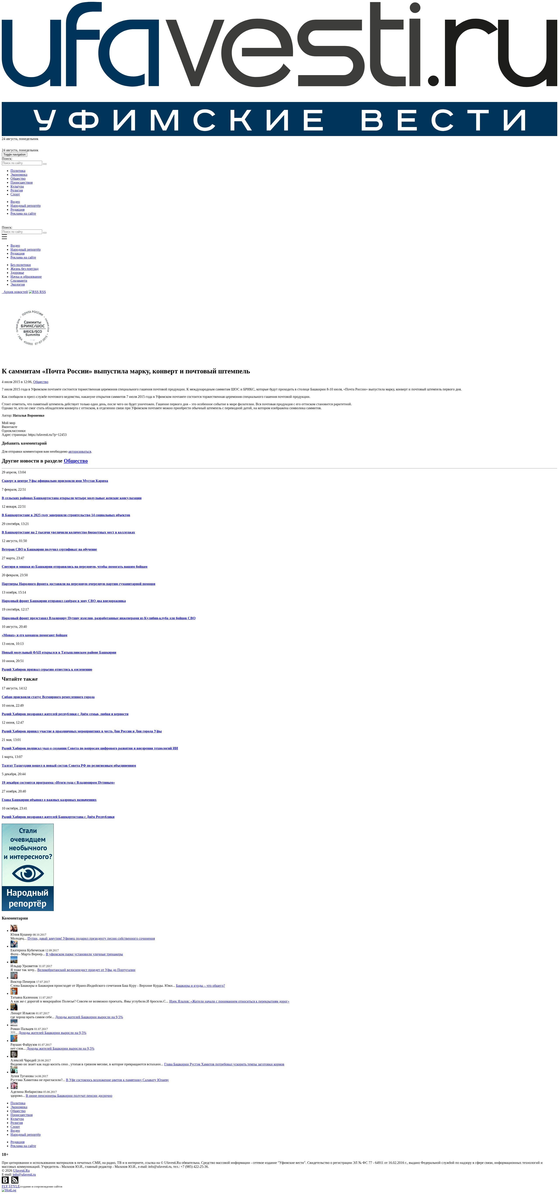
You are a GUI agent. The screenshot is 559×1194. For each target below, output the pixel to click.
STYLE (11, 1186)
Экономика (18, 174)
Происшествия (21, 182)
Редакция (17, 209)
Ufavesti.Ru (21, 1170)
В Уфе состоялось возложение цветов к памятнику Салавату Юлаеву (117, 1080)
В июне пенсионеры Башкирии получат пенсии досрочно (69, 1095)
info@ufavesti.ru (24, 1174)
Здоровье (17, 272)
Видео (15, 202)
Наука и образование (26, 276)
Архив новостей (15, 292)
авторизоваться (79, 451)
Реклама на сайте (23, 213)
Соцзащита (18, 280)
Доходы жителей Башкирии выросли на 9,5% (89, 1017)
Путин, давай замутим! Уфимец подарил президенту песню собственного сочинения (91, 938)
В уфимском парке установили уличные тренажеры (84, 954)
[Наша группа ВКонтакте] (6, 1182)
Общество (18, 178)
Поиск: (7, 158)
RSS (42, 292)
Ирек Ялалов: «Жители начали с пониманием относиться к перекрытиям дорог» (229, 1001)
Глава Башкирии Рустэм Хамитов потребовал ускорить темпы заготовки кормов (224, 1064)
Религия (16, 190)
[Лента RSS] (14, 1182)
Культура (17, 186)
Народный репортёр (25, 205)
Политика (17, 171)
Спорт (15, 194)
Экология (17, 284)
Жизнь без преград (24, 269)
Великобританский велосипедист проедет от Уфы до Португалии (86, 970)
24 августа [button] (9, 139)
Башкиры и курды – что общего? (200, 985)
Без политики (20, 265)
